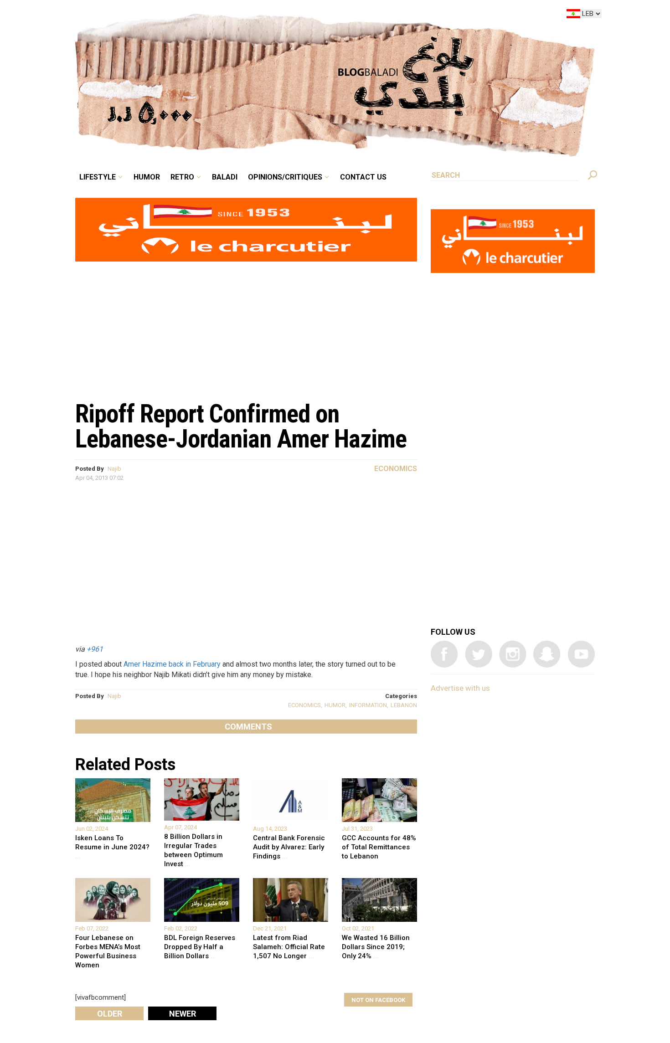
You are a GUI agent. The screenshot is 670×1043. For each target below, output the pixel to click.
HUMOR (335, 705)
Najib (114, 468)
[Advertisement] (246, 326)
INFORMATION (368, 705)
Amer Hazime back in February (172, 664)
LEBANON (404, 705)
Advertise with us (460, 688)
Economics (395, 468)
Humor (216, 15)
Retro (245, 15)
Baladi (281, 15)
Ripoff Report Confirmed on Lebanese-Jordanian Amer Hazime (241, 426)
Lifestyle (174, 15)
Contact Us (400, 15)
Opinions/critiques (332, 15)
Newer (182, 1013)
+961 (95, 649)
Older (109, 1013)
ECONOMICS (304, 705)
